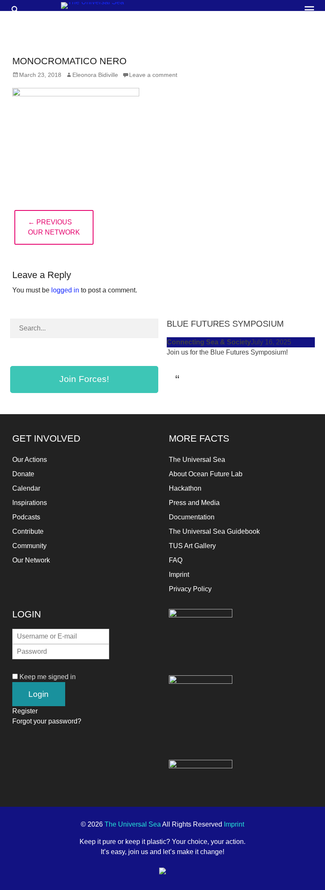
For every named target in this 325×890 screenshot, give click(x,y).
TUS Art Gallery (192, 545)
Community (29, 545)
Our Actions (29, 459)
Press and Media (194, 502)
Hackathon (185, 488)
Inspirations (29, 502)
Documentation (192, 517)
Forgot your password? (46, 721)
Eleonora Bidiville (95, 74)
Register (25, 711)
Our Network (31, 560)
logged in (65, 290)
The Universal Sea (197, 459)
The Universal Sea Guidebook (214, 531)
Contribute (28, 531)
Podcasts (26, 517)
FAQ (175, 560)
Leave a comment (153, 74)
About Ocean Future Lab (205, 474)
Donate (23, 474)
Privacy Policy (190, 588)
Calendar (26, 488)
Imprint (179, 574)
